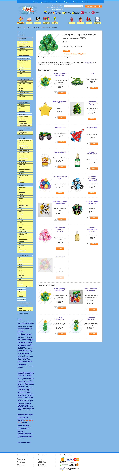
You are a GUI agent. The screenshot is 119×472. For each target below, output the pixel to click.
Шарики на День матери (24, 169)
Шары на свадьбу (23, 144)
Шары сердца (22, 98)
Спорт (20, 227)
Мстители (21, 236)
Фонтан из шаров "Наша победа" (60, 202)
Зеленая (21, 283)
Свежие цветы (23, 306)
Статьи (18, 464)
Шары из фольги (24, 79)
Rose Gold (21, 275)
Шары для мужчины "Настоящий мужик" (92, 179)
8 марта (20, 179)
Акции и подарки (21, 462)
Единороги (21, 189)
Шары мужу (36, 27)
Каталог (21, 32)
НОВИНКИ (22, 35)
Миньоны (21, 247)
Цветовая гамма (23, 255)
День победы (22, 166)
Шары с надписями (23, 50)
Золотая (21, 268)
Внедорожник (60, 127)
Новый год (21, 173)
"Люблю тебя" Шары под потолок (60, 229)
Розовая (21, 262)
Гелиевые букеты (23, 44)
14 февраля (21, 182)
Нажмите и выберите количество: (71, 38)
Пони (20, 202)
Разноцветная (22, 257)
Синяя (20, 277)
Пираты (21, 198)
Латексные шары (24, 58)
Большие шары (23, 102)
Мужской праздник (23, 158)
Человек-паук (22, 187)
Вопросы (66, 2)
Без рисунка (22, 62)
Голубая (21, 264)
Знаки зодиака (22, 249)
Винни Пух (21, 245)
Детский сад (22, 164)
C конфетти (21, 67)
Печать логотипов (24, 302)
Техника (21, 200)
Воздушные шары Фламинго (23, 234)
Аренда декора (23, 313)
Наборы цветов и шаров (25, 310)
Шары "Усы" (60, 257)
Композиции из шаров (24, 125)
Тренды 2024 (22, 48)
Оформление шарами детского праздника (24, 153)
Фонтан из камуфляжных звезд (92, 103)
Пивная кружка (60, 152)
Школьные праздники (24, 150)
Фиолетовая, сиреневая (24, 286)
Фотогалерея (41, 461)
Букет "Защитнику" (60, 318)
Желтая (20, 279)
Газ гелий (21, 299)
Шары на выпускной (24, 175)
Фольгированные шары (24, 52)
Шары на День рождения (25, 140)
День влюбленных (23, 155)
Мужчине (29, 27)
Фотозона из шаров (23, 118)
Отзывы (58, 2)
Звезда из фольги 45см (60, 102)
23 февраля (21, 171)
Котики (20, 209)
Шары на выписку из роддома (24, 148)
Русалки (21, 220)
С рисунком (22, 106)
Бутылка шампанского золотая (92, 229)
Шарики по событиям (22, 137)
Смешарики (21, 241)
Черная (20, 266)
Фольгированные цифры (25, 83)
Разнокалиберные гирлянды (23, 133)
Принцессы (21, 207)
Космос (20, 222)
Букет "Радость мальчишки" (91, 289)
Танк (92, 73)
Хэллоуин (21, 177)
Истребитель (92, 127)
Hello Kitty (21, 211)
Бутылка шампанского (92, 153)
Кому (23, 27)
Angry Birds (21, 224)
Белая (20, 259)
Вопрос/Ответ (88, 62)
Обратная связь (21, 465)
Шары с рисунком (23, 60)
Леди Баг (21, 243)
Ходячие (21, 88)
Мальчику (21, 293)
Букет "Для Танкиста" (90, 318)
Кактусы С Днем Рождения (92, 202)
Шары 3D (21, 94)
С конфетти (21, 108)
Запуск (20, 73)
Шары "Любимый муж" (60, 177)
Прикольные (22, 192)
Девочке (21, 296)
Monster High (22, 229)
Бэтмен (20, 218)
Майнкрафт (21, 196)
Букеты (20, 308)
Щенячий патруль (23, 239)
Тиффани (21, 272)
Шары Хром (22, 64)
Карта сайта (41, 464)
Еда (20, 216)
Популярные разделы (22, 39)
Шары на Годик (22, 142)
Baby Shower (22, 160)
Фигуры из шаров (23, 123)
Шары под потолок (23, 41)
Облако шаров (22, 75)
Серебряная (22, 270)
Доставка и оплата (46, 2)
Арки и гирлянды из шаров (25, 129)
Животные (21, 194)
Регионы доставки (42, 465)
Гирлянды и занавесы (24, 55)
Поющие (21, 90)
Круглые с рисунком (24, 92)
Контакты (85, 2)
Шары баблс (22, 111)
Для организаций (23, 162)
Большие (21, 69)
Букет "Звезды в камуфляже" (59, 74)
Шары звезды (22, 96)
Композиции (22, 114)
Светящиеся (22, 71)
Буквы (20, 85)
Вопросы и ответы (21, 459)
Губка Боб (21, 252)
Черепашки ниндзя (23, 205)
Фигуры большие (23, 81)
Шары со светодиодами (24, 46)
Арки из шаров (22, 121)
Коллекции (22, 185)
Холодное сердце (23, 231)
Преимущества (42, 462)
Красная (21, 281)
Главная (35, 2)
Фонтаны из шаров (23, 116)
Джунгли (21, 213)
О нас (39, 458)
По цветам (21, 104)
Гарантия (75, 2)
